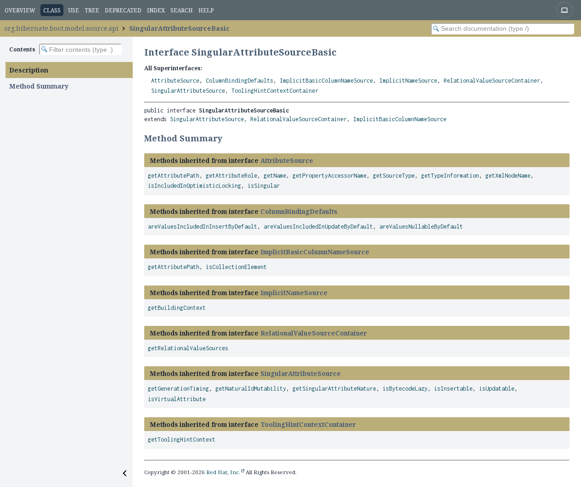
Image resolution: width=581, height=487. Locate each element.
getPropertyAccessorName (330, 175)
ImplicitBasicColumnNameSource (326, 80)
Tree (92, 10)
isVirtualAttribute (177, 399)
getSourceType (394, 175)
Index (156, 10)
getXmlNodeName (507, 175)
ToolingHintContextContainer (274, 90)
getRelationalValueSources (188, 348)
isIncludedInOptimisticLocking (194, 185)
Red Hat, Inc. (223, 472)
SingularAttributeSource (188, 90)
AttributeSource (175, 80)
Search (181, 10)
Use (73, 10)
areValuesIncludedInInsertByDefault (202, 226)
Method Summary (38, 86)
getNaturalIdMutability (250, 388)
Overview (20, 10)
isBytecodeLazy (405, 388)
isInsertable (453, 388)
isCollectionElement (236, 266)
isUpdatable (496, 388)
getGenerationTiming (178, 388)
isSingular (264, 185)
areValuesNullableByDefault (421, 226)
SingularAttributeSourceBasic (179, 28)
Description (28, 70)
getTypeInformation (450, 175)
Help (206, 10)
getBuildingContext (177, 307)
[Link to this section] (228, 138)
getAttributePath (173, 175)
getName (275, 175)
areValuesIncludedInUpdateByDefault (318, 226)
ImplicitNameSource (408, 80)
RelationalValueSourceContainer (492, 80)
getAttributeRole (231, 175)
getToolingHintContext (181, 439)
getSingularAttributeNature (334, 388)
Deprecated (123, 10)
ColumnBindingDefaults (239, 80)
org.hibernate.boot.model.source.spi (61, 28)
